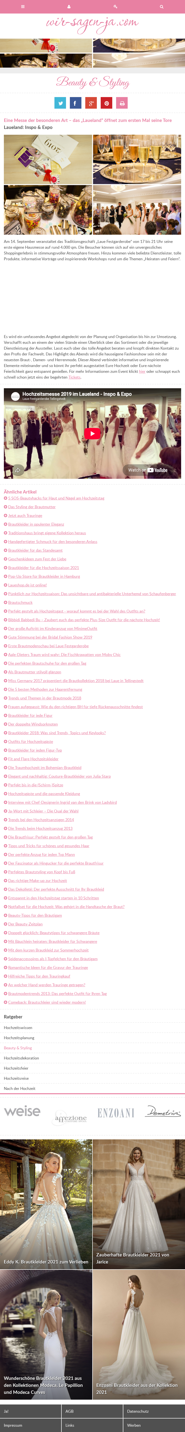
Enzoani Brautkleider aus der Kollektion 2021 (137, 1388)
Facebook (75, 103)
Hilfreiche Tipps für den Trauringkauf (39, 976)
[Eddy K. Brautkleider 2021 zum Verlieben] (46, 1204)
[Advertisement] (44, 298)
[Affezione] (33, 1128)
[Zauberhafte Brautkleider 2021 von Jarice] (139, 1204)
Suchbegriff (162, 7)
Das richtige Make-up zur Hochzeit (37, 880)
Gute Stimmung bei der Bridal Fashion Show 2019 (50, 637)
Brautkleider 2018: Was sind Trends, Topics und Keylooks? (57, 732)
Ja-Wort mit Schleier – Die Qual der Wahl (43, 811)
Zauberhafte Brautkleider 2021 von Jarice (132, 1258)
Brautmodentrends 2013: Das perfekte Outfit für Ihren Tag (57, 993)
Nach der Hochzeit (19, 1088)
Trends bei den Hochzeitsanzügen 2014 (41, 819)
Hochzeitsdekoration (21, 1058)
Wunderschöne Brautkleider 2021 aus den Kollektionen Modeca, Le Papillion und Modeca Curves (43, 1385)
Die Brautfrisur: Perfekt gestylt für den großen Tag (50, 837)
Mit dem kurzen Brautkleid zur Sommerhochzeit (48, 950)
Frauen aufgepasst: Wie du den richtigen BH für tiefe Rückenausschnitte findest (75, 706)
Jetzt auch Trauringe (25, 515)
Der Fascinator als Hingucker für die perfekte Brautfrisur (56, 863)
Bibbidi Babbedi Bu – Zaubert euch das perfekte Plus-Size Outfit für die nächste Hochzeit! (84, 619)
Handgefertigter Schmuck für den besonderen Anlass (52, 541)
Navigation (23, 7)
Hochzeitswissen (18, 1027)
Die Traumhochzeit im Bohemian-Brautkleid (44, 767)
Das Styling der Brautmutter (32, 506)
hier (142, 371)
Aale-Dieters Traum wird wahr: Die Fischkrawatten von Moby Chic (64, 654)
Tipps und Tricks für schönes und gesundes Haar (48, 845)
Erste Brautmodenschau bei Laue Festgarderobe (48, 646)
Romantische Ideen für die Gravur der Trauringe (48, 967)
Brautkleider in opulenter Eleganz (36, 524)
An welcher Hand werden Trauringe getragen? (46, 985)
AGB (69, 1411)
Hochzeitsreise (16, 1078)
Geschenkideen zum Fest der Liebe (37, 559)
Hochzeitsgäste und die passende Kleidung (44, 793)
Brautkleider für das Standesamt (35, 550)
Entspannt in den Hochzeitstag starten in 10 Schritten (53, 898)
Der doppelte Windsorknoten (33, 724)
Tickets (74, 377)
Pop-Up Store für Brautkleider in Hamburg (44, 576)
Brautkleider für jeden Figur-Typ (35, 750)
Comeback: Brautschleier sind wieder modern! (47, 1002)
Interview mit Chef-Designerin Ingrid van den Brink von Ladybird (62, 802)
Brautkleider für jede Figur (30, 715)
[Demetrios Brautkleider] (126, 1114)
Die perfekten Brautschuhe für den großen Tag (47, 663)
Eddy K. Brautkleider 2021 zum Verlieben (46, 1261)
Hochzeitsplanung (19, 1037)
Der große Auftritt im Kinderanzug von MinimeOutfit (52, 628)
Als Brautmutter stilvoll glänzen (34, 672)
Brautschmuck (20, 602)
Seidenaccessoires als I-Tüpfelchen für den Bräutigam (53, 958)
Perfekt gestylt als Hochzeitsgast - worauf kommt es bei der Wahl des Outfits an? (76, 611)
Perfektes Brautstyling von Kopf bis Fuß (41, 872)
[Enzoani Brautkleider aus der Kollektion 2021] (139, 1335)
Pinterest (106, 103)
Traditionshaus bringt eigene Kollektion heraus (47, 533)
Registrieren (115, 7)
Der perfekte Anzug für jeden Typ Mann (41, 854)
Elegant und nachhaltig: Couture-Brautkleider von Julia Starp (59, 776)
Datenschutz (138, 1411)
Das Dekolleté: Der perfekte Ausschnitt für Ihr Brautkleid (56, 889)
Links (70, 1425)
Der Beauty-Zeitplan (25, 924)
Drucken (122, 103)
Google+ (91, 103)
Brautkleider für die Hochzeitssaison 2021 (43, 567)
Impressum (13, 1425)
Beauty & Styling (18, 1048)
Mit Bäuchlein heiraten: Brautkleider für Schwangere (52, 941)
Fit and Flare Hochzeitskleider (33, 759)
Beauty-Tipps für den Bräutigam (35, 915)
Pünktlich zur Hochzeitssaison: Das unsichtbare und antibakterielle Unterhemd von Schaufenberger (92, 593)
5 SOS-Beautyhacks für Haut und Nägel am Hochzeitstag (56, 498)
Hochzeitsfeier (16, 1068)
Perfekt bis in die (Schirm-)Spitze (35, 785)
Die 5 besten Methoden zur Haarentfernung (45, 689)
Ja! (6, 1411)
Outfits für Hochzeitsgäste (30, 741)
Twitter (60, 103)
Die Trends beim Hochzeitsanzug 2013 (40, 828)
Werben (134, 1425)
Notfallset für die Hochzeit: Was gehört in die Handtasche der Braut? (66, 906)
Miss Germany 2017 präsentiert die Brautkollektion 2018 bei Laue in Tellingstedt (76, 680)
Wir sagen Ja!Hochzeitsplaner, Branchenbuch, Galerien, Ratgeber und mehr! (92, 26)
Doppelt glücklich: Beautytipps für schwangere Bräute (53, 932)
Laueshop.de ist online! (27, 585)
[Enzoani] (80, 1117)
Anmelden (69, 7)
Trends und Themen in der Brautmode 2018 (44, 698)
